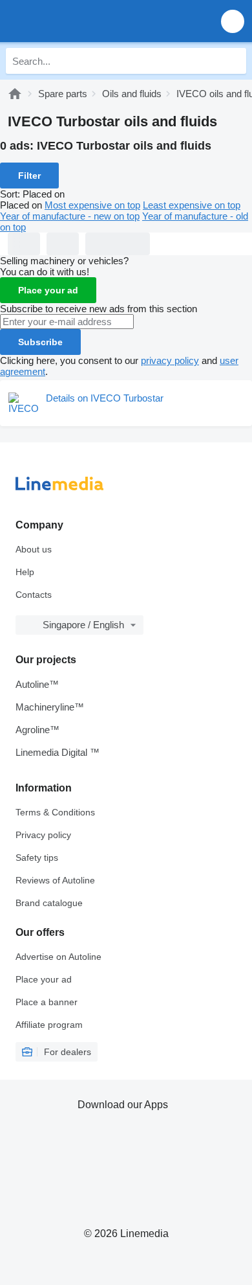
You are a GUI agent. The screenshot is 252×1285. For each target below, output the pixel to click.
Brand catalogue (49, 903)
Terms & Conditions (55, 812)
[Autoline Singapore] (84, 21)
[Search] (233, 61)
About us (34, 549)
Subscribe (40, 342)
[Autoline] (14, 93)
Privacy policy (43, 835)
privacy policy (170, 360)
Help (25, 572)
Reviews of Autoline (55, 880)
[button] (232, 21)
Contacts (34, 594)
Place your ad (48, 290)
